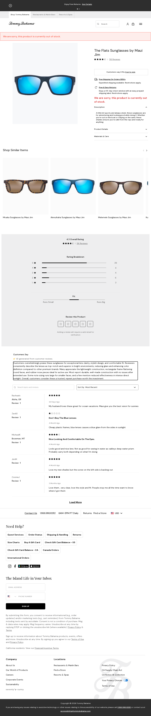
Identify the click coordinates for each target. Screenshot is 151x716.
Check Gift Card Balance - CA (23, 550)
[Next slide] (146, 150)
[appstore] (34, 566)
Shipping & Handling (57, 534)
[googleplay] (23, 566)
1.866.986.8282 (124, 707)
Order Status (35, 534)
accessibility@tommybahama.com (75, 711)
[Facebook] (15, 566)
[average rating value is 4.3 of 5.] (100, 59)
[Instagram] (10, 566)
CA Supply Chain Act (112, 670)
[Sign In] (128, 24)
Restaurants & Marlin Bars (66, 665)
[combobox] (11, 596)
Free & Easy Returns (107, 87)
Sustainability (12, 684)
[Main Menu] (141, 24)
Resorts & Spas (61, 674)
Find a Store (60, 670)
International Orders (18, 558)
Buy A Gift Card (32, 542)
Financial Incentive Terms (47, 648)
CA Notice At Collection (113, 674)
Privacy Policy (74, 627)
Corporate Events (14, 679)
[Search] (107, 23)
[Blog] (15, 689)
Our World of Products (17, 670)
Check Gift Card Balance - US (60, 542)
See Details (87, 4)
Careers (9, 674)
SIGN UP (25, 606)
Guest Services (16, 534)
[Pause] (10, 5)
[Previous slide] (143, 150)
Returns (77, 534)
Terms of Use (77, 639)
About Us (10, 665)
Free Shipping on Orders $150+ (112, 79)
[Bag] (133, 24)
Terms (9, 630)
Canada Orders (51, 550)
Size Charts (14, 542)
